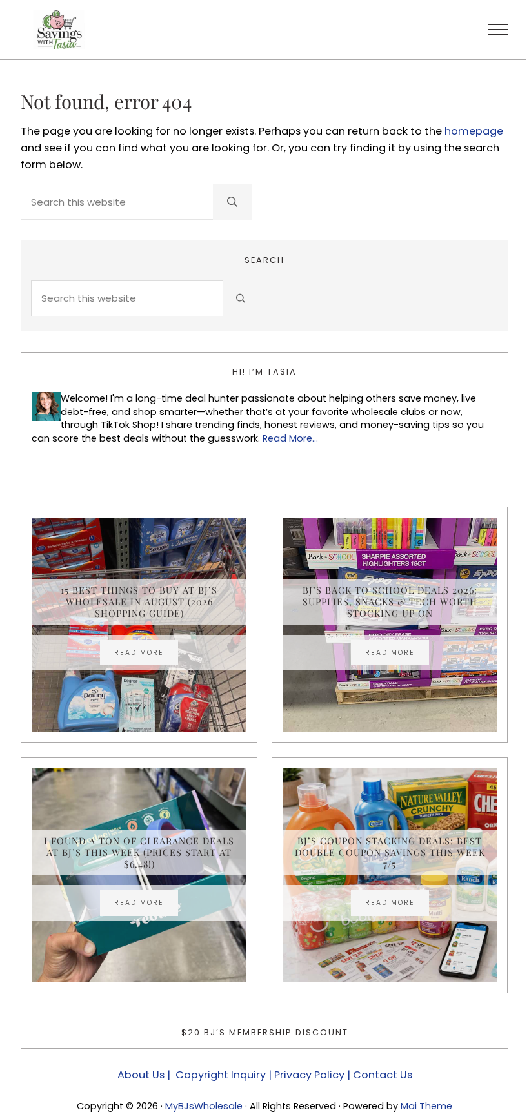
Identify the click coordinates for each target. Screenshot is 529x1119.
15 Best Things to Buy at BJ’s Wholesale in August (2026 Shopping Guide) (139, 601)
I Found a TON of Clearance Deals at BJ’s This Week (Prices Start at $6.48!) (139, 852)
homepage (473, 131)
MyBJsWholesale (204, 1106)
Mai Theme (426, 1106)
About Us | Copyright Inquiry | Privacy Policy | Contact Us (264, 1074)
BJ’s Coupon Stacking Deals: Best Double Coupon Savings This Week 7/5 (390, 852)
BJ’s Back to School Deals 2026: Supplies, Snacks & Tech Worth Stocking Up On (390, 601)
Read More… (290, 438)
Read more (146, 654)
